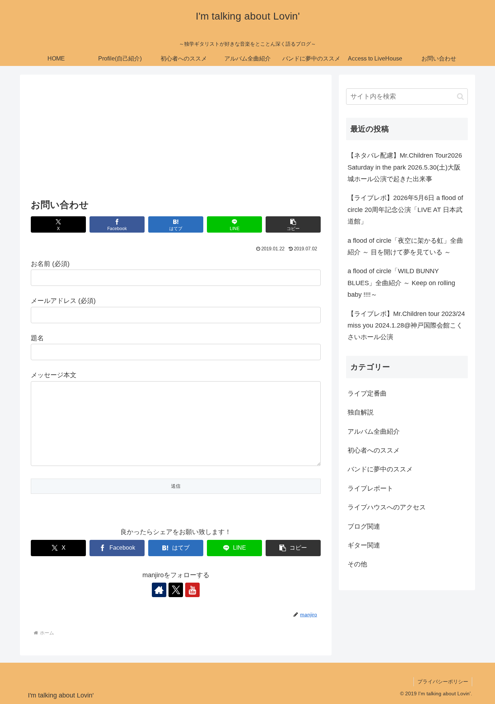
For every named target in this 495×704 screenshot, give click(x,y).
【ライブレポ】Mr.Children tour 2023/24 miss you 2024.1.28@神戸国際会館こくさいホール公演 (406, 325)
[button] (293, 224)
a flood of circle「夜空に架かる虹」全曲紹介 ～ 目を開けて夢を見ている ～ (405, 246)
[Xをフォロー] (176, 590)
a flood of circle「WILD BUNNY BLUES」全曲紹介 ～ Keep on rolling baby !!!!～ (401, 282)
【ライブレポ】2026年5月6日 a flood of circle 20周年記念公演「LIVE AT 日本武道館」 (405, 209)
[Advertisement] (176, 138)
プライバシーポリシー (442, 681)
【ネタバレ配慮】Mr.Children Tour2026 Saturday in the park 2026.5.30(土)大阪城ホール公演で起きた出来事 (405, 167)
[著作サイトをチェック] (159, 590)
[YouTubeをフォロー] (192, 590)
